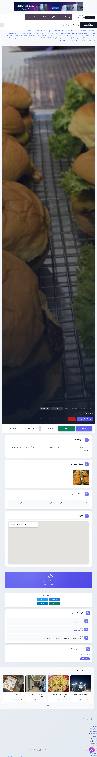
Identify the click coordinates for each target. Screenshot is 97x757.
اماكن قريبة (52, 36)
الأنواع (43, 33)
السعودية (60, 17)
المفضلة (61, 36)
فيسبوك (54, 599)
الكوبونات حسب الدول (88, 36)
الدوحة (95, 743)
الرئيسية (68, 17)
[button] (48, 705)
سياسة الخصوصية (26, 38)
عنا (35, 17)
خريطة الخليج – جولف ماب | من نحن (77, 38)
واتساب (65, 428)
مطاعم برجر (56, 408)
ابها (96, 726)
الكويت (52, 17)
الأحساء (94, 731)
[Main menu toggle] (2, 25)
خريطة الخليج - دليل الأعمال (71, 25)
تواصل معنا (42, 36)
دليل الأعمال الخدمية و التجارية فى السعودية (49, 38)
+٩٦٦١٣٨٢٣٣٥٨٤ (78, 622)
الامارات (94, 734)
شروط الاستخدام (12, 38)
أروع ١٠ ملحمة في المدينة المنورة (76, 31)
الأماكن (50, 33)
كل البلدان (92, 40)
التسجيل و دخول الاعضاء (30, 33)
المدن (77, 36)
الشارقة (94, 753)
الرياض (95, 748)
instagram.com (78, 630)
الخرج (95, 739)
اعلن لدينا (29, 17)
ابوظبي (95, 729)
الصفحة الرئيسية (14, 33)
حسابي (93, 38)
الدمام (95, 741)
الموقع (30, 428)
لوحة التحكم (73, 40)
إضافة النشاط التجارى (43, 31)
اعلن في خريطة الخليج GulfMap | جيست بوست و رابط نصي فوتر (75, 33)
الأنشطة (43, 17)
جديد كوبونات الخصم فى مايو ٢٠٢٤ (25, 36)
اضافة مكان (29, 31)
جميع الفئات (8, 36)
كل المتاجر (83, 40)
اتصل (83, 428)
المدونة (69, 36)
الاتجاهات (48, 428)
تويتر (42, 599)
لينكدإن (43, 603)
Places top (92, 31)
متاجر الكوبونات (61, 40)
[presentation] (3, 702)
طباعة (12, 428)
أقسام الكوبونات (58, 31)
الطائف (95, 756)
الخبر (95, 736)
